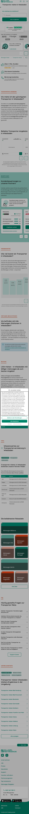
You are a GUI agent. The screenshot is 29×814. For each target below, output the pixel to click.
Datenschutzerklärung (17, 423)
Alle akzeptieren (14, 421)
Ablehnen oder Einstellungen (14, 418)
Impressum (10, 423)
